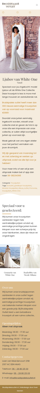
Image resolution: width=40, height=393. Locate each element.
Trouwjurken (15, 183)
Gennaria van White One (10, 273)
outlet (26, 188)
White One (16, 191)
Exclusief (10, 186)
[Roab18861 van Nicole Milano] (30, 256)
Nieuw (21, 188)
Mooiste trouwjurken (10, 188)
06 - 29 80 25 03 (20, 368)
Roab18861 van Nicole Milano (30, 273)
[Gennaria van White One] (10, 256)
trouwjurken (6, 191)
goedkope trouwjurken (23, 186)
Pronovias (33, 188)
